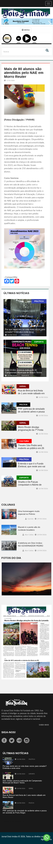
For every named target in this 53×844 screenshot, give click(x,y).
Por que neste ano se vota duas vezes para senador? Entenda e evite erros (25, 330)
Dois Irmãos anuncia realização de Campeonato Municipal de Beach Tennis (23, 371)
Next (49, 25)
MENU (26, 30)
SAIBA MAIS (44, 725)
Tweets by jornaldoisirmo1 (14, 821)
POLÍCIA (23, 404)
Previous (4, 25)
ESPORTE (39, 342)
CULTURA (24, 441)
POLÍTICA (39, 301)
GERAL (22, 386)
